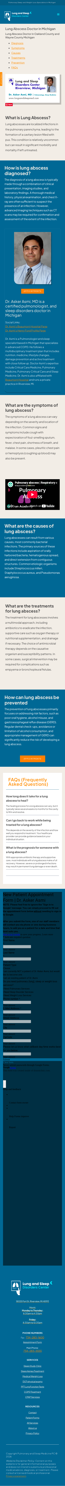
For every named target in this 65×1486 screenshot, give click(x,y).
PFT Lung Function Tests (32, 1386)
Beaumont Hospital (17, 379)
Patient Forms (32, 1417)
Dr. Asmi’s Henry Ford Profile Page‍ (25, 330)
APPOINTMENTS (32, 291)
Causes (16, 52)
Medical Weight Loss (33, 1376)
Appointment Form (32, 1342)
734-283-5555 (32, 1351)
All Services (32, 1423)
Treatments (18, 57)
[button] (58, 14)
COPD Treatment (32, 1392)
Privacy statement (16, 1476)
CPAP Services (32, 1397)
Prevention (18, 62)
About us (32, 1428)
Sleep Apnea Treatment (32, 1371)
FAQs (14, 67)
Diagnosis (17, 43)
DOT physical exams (32, 1381)
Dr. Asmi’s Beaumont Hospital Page (26, 326)
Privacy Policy (32, 1433)
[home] (17, 14)
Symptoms (18, 48)
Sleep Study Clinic (32, 1366)
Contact (32, 1412)
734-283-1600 (35, 1337)
